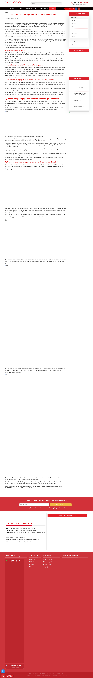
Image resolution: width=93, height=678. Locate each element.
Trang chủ (11, 8)
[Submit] (61, 3)
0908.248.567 (10, 676)
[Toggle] (87, 17)
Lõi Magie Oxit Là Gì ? (79, 106)
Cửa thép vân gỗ (73, 17)
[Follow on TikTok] (49, 567)
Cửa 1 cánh (74, 20)
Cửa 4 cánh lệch (75, 30)
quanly (17, 18)
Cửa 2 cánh (74, 23)
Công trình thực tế (41, 8)
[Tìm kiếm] (81, 8)
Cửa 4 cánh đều (75, 26)
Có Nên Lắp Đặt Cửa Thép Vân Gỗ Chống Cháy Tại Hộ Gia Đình (81, 94)
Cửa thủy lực (74, 33)
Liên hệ (59, 8)
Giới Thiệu (20, 8)
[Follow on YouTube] (79, 9)
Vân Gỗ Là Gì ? (77, 82)
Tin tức (52, 8)
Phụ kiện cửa (73, 44)
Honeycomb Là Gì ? (78, 87)
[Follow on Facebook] (76, 9)
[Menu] (86, 8)
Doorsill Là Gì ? (77, 100)
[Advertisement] (46, 649)
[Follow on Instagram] (46, 567)
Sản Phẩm (29, 8)
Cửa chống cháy (73, 41)
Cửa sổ (73, 36)
